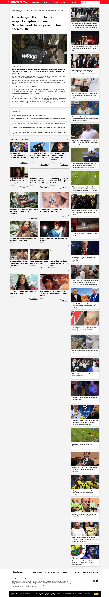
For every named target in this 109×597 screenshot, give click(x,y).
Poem (34, 572)
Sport (44, 572)
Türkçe (73, 2)
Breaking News (51, 572)
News (58, 572)
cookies (42, 593)
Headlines (39, 572)
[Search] (99, 2)
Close (96, 594)
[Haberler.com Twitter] (97, 582)
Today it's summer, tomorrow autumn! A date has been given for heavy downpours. (38, 123)
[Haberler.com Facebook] (94, 582)
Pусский (55, 2)
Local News (64, 572)
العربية (45, 2)
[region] (55, 594)
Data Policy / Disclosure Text (45, 594)
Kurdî (64, 2)
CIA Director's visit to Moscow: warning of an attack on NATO (33, 115)
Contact (85, 572)
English (36, 2)
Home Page (94, 572)
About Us (78, 572)
